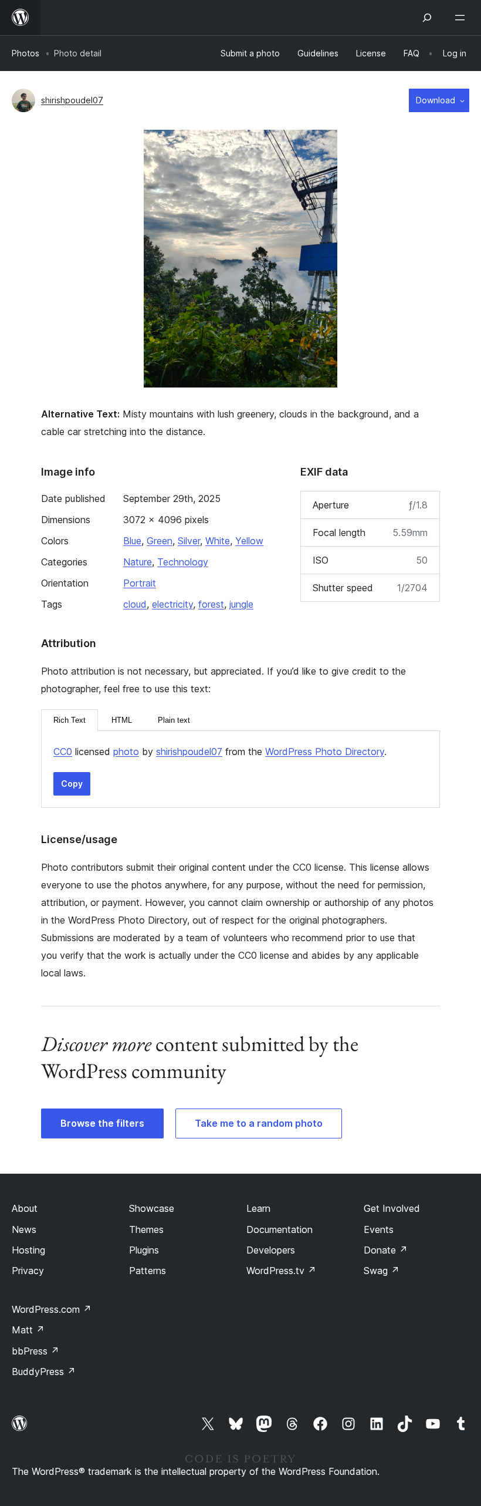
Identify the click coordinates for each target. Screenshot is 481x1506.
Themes (146, 1229)
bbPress (35, 1351)
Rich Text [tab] (69, 720)
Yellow (249, 541)
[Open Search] (427, 17)
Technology (182, 562)
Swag (381, 1270)
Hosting (28, 1250)
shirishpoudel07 (72, 100)
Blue (132, 541)
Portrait (139, 583)
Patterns (147, 1270)
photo (126, 751)
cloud (135, 604)
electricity (172, 604)
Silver (189, 541)
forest (211, 604)
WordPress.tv (281, 1270)
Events (379, 1229)
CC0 (62, 751)
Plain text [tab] (174, 720)
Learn (258, 1208)
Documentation (279, 1229)
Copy (72, 784)
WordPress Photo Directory (324, 751)
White (217, 541)
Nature (137, 562)
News (24, 1229)
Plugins (144, 1250)
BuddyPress (44, 1371)
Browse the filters (102, 1123)
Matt (28, 1330)
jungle (241, 604)
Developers (270, 1250)
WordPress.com (52, 1309)
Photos (25, 53)
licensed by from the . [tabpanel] (220, 751)
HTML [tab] (121, 720)
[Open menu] (462, 17)
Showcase (151, 1208)
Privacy (28, 1270)
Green (159, 541)
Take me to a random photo (259, 1123)
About (25, 1208)
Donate (386, 1250)
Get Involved (392, 1208)
